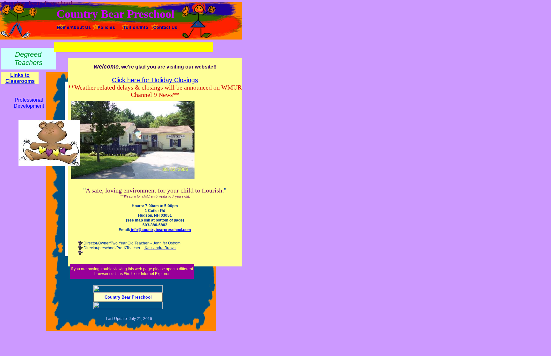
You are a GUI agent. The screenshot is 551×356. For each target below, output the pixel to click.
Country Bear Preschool (128, 297)
